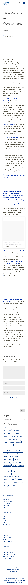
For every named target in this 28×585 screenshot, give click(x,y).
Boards (5, 518)
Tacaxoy (6, 479)
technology (19, 479)
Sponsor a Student (8, 552)
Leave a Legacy (7, 558)
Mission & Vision (8, 501)
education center (8, 445)
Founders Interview (9, 448)
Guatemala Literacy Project (11, 456)
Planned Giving (7, 468)
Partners (5, 522)
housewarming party (9, 124)
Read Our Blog (7, 537)
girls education (20, 451)
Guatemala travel (8, 459)
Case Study (16, 430)
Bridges (5, 539)
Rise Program (7, 471)
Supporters (6, 516)
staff (9, 473)
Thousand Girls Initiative (16, 482)
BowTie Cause (7, 430)
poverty (15, 468)
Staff (4, 520)
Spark (5, 473)
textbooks (6, 482)
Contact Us (6, 533)
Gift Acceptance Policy (13, 569)
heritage (16, 459)
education (18, 442)
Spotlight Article (14, 28)
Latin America (7, 465)
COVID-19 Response (16, 436)
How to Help (7, 462)
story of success (16, 473)
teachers (12, 479)
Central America (8, 433)
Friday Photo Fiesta (9, 451)
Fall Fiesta (17, 445)
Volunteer (6, 535)
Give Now (6, 550)
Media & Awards (8, 503)
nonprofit (21, 465)
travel (9, 485)
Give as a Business (8, 556)
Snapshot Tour (16, 471)
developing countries (14, 439)
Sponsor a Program (9, 554)
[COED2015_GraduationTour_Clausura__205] (14, 181)
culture (5, 439)
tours (5, 485)
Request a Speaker (8, 541)
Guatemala (19, 453)
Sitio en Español (13, 571)
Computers (6, 436)
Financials (6, 505)
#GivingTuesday (8, 427)
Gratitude (12, 453)
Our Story (6, 499)
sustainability (15, 476)
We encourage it (13, 137)
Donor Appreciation (9, 442)
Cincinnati (16, 433)
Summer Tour (7, 476)
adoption (16, 427)
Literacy (15, 465)
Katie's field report (17, 462)
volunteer (15, 485)
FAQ (4, 507)
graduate (6, 453)
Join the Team (7, 524)
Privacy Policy (13, 567)
